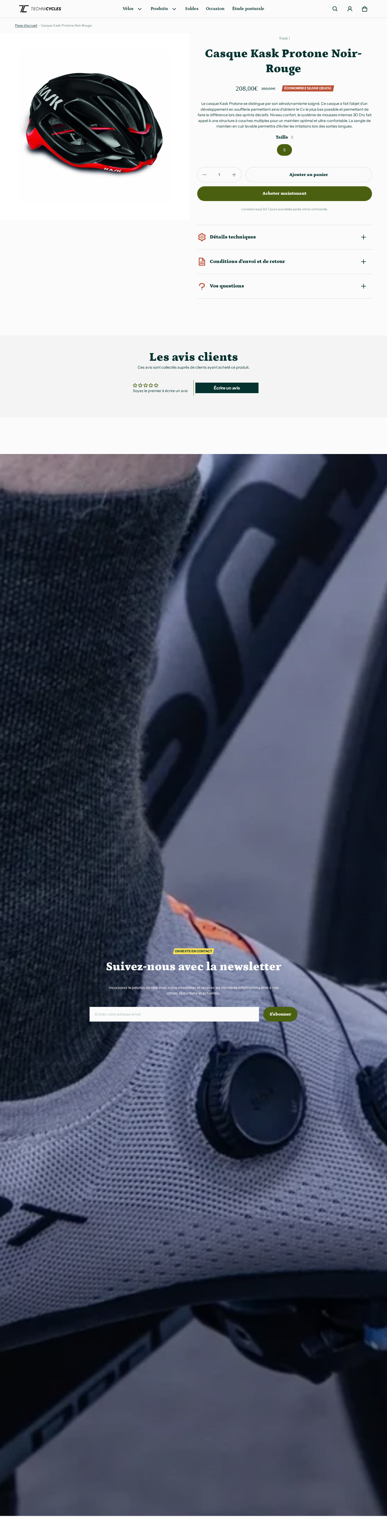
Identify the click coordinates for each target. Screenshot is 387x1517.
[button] (335, 9)
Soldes (192, 8)
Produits (159, 8)
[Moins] (204, 174)
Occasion (215, 8)
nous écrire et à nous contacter (296, 298)
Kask (283, 38)
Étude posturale (248, 8)
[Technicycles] (40, 9)
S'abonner (280, 1014)
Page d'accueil (26, 25)
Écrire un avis (227, 388)
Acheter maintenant (284, 193)
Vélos (128, 8)
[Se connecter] (350, 9)
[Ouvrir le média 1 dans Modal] (95, 126)
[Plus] (234, 174)
